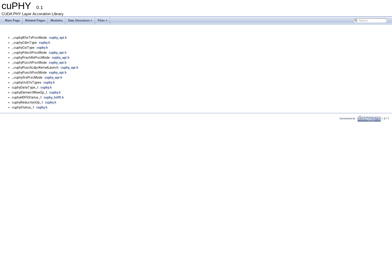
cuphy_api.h (58, 37)
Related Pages (35, 20)
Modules (57, 20)
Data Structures (79, 20)
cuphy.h (44, 42)
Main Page (12, 20)
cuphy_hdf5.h (54, 97)
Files (101, 20)
